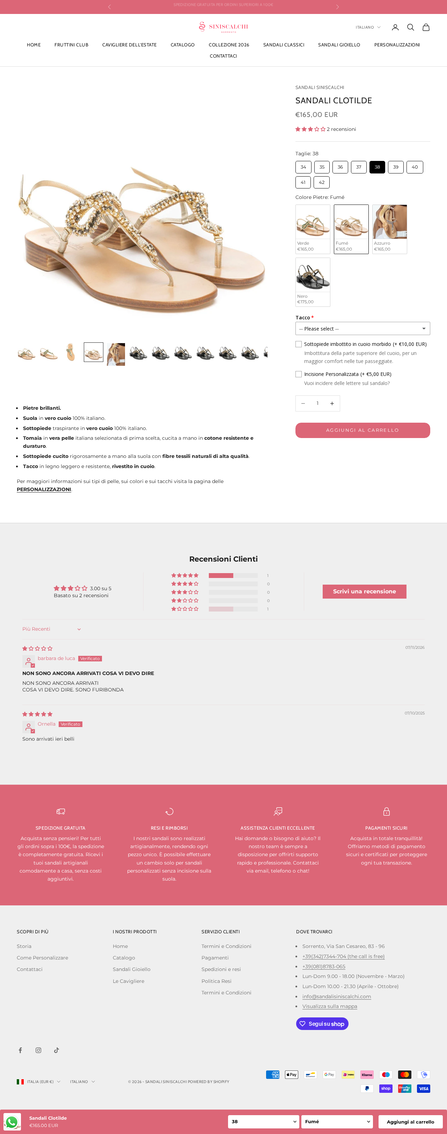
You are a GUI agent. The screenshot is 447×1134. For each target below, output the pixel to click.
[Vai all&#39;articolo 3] (71, 352)
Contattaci (223, 56)
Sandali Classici (283, 44)
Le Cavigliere (128, 981)
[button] (311, 129)
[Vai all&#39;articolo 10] (227, 352)
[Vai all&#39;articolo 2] (49, 352)
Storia (24, 946)
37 (358, 165)
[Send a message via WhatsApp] (11, 1122)
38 (377, 165)
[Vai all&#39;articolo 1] (26, 352)
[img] (37, 648)
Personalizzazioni (397, 44)
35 (322, 165)
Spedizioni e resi (221, 969)
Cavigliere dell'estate (129, 44)
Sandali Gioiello (339, 44)
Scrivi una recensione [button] (364, 591)
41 (303, 180)
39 (396, 165)
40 (415, 165)
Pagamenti (215, 958)
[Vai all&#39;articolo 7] (160, 352)
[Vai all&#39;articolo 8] (183, 352)
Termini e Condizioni (226, 946)
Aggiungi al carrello (363, 430)
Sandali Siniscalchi (319, 87)
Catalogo (183, 44)
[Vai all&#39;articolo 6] (138, 352)
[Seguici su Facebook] (20, 1050)
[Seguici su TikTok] (56, 1050)
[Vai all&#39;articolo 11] (250, 352)
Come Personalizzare (42, 958)
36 (340, 165)
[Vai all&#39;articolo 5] (116, 354)
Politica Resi (216, 981)
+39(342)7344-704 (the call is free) (343, 956)
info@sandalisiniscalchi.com (336, 996)
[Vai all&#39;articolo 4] (93, 352)
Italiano (365, 27)
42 (321, 180)
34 (303, 165)
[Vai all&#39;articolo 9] (205, 352)
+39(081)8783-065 (323, 966)
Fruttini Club (71, 44)
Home (34, 44)
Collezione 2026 (229, 44)
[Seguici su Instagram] (38, 1050)
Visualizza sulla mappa (329, 1006)
